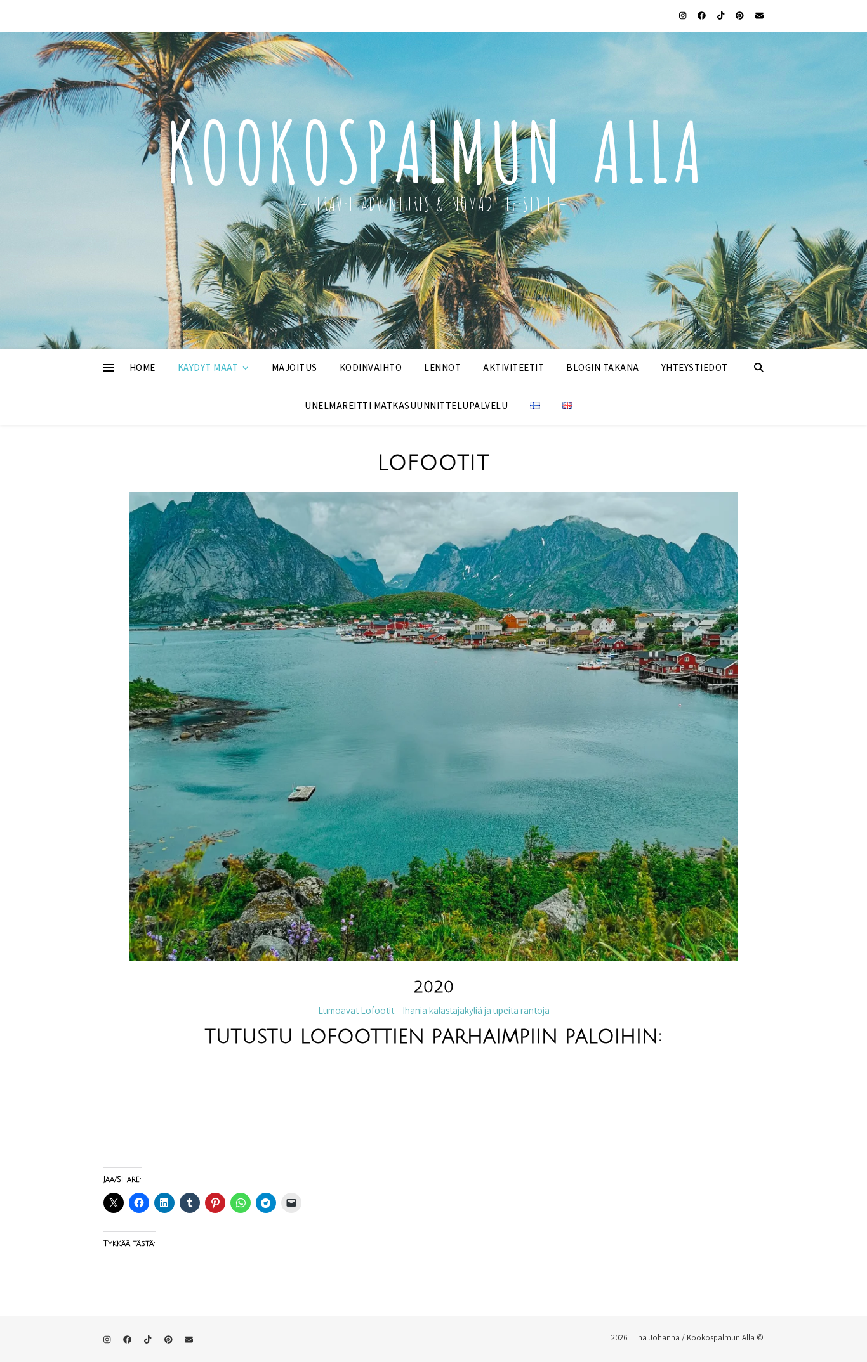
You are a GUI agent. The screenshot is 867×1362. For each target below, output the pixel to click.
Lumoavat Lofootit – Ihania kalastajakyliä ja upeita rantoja (434, 1010)
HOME (142, 367)
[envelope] (759, 15)
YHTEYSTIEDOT (694, 367)
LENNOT (442, 367)
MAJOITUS (294, 367)
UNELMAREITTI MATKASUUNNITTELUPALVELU (406, 405)
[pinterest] (741, 15)
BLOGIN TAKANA (602, 367)
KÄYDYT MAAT (208, 367)
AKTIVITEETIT (513, 367)
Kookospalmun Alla (433, 145)
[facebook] (703, 15)
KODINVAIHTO (371, 367)
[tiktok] (721, 15)
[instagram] (683, 15)
